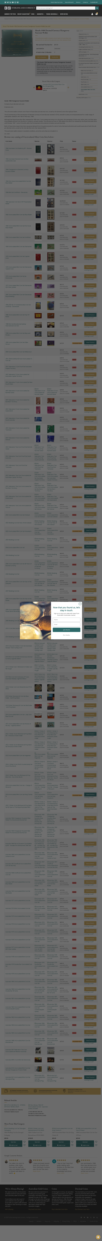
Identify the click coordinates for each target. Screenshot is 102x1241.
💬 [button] (98, 1237)
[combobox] (67, 8)
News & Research (69, 2)
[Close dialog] (80, 603)
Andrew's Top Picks (10, 14)
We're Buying (64, 14)
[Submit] (97, 8)
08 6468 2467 (94, 2)
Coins (33, 14)
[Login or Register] (92, 14)
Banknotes (40, 14)
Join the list (66, 630)
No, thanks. (66, 635)
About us (78, 2)
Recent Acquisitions (23, 14)
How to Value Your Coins (57, 2)
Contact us (85, 2)
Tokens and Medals (52, 14)
